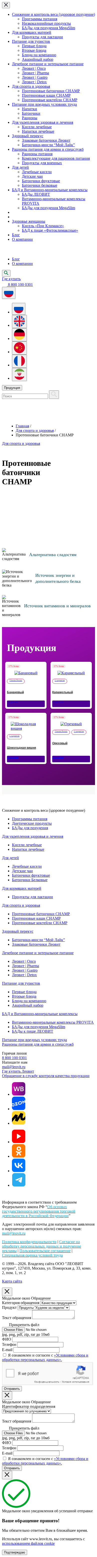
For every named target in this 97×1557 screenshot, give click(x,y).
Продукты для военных (42, 163)
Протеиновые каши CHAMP (46, 95)
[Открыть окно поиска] (6, 273)
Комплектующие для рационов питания (56, 158)
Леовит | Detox (34, 82)
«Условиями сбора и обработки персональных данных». (45, 1357)
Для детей (20, 167)
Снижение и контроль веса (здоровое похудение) (53, 14)
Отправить (12, 1389)
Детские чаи (32, 176)
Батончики (31, 113)
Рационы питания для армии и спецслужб (48, 149)
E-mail (7, 1350)
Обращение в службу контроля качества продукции (46, 1076)
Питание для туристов (31, 41)
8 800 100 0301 (14, 1058)
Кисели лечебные (37, 127)
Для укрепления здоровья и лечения (42, 122)
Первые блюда (34, 46)
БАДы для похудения (30, 828)
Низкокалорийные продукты (46, 23)
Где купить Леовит (18, 1071)
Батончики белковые (39, 185)
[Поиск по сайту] (54, 394)
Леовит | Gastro (35, 77)
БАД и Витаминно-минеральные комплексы (50, 190)
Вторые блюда (34, 50)
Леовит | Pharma (35, 73)
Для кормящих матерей (31, 32)
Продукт (9, 1307)
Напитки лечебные (38, 131)
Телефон (9, 1344)
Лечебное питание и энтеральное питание (48, 64)
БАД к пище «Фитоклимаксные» (50, 230)
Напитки (29, 109)
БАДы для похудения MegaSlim (48, 28)
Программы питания (39, 19)
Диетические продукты (32, 823)
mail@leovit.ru (13, 1067)
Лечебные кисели (37, 172)
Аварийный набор (37, 59)
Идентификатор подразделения (28, 1406)
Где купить (11, 279)
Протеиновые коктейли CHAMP (49, 100)
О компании (22, 239)
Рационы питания (37, 154)
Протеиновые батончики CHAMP (51, 91)
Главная (22, 426)
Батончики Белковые (30, 880)
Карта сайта (12, 1281)
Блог (16, 235)
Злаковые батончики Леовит (46, 140)
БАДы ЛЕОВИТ (36, 194)
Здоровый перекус (27, 136)
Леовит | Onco (34, 68)
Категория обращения (20, 1303)
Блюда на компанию (39, 55)
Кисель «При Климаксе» (43, 226)
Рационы (29, 118)
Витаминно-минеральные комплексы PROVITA (53, 1022)
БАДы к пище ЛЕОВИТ (32, 1031)
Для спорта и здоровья (31, 86)
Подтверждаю (14, 1552)
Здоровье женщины (28, 221)
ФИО (6, 1339)
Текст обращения (16, 1318)
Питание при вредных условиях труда (44, 104)
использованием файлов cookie (28, 1543)
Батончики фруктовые (41, 181)
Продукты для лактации (42, 37)
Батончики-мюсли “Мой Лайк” (48, 145)
